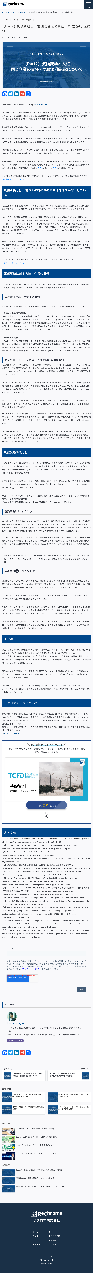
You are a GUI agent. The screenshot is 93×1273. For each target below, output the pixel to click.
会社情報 (52, 1240)
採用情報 (52, 1244)
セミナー (52, 1232)
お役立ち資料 (54, 1236)
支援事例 (36, 1244)
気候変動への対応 (46, 1264)
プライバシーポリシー (46, 1256)
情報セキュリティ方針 (46, 1260)
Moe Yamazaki (41, 104)
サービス (36, 1232)
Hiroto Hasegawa (16, 1023)
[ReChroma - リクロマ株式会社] (13, 4)
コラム (6, 20)
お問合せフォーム (11, 733)
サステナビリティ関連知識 (23, 20)
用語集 (35, 1236)
